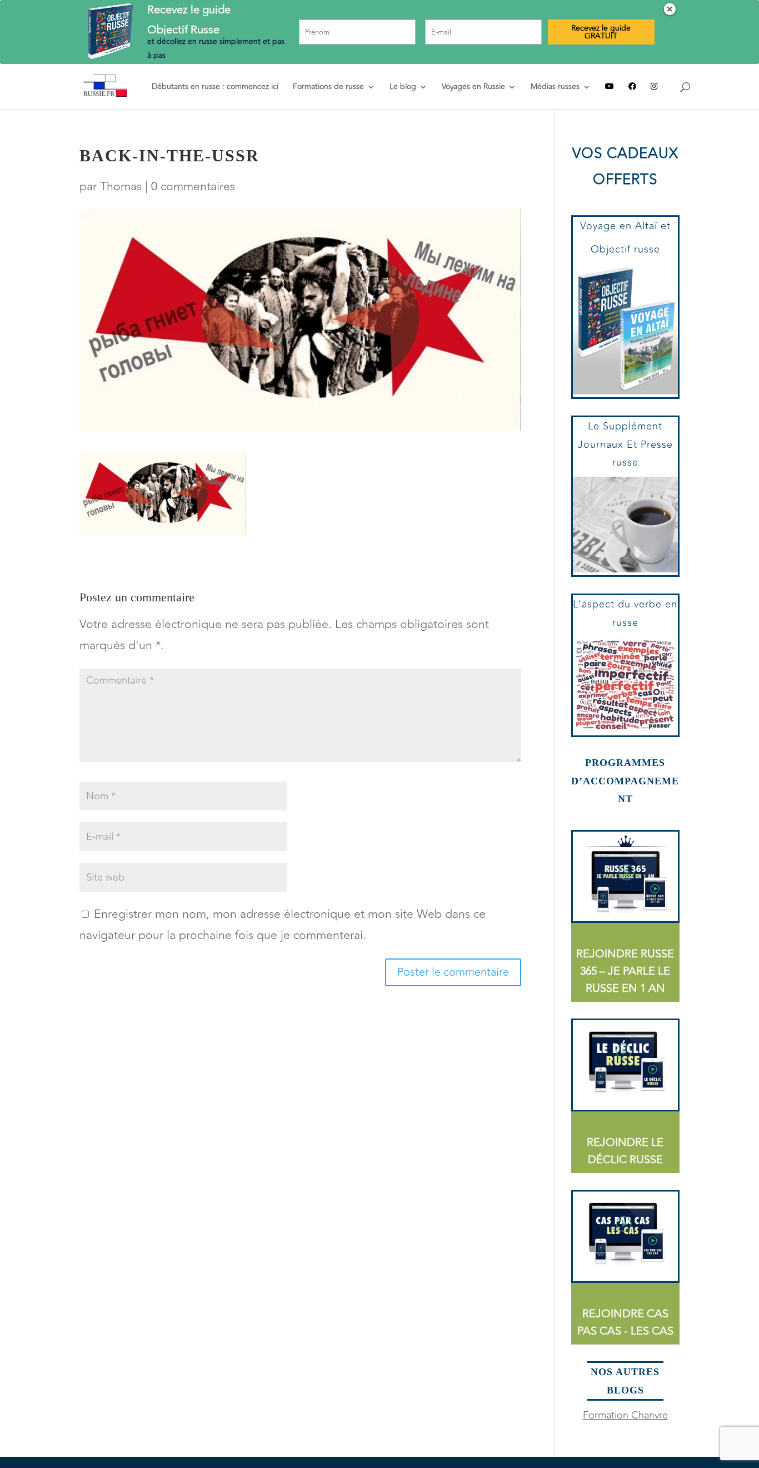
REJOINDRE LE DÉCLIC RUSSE (625, 1151)
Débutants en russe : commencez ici (215, 87)
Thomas (121, 186)
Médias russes (555, 87)
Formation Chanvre (625, 1415)
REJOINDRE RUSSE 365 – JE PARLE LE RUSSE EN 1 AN (625, 971)
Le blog (403, 87)
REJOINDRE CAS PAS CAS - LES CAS (625, 1322)
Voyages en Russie (473, 87)
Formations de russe (328, 87)
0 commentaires (193, 186)
